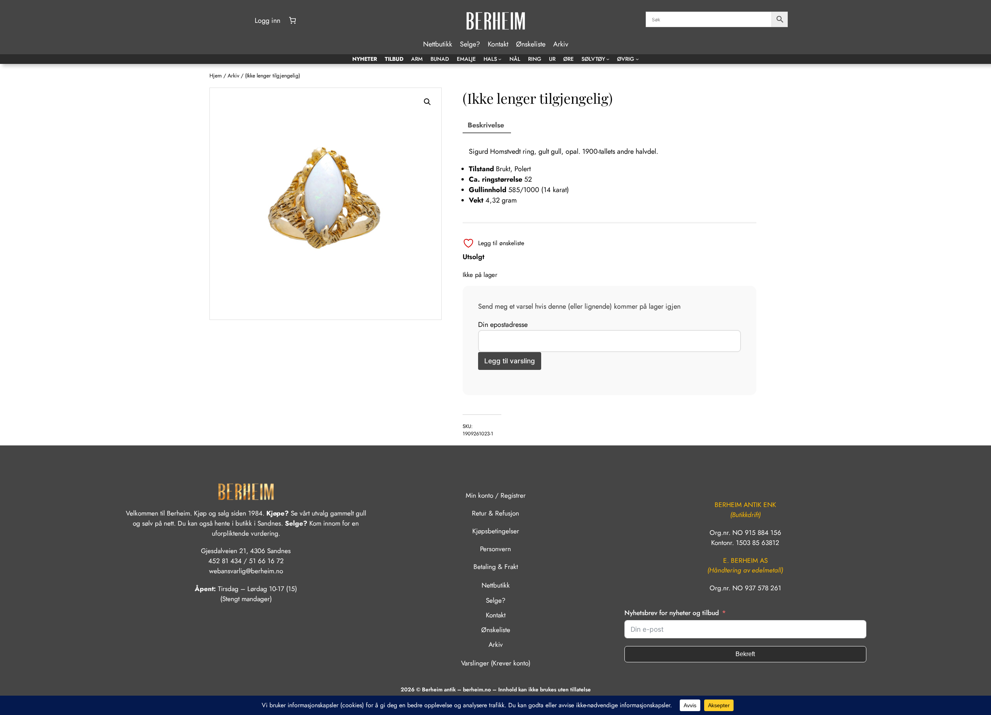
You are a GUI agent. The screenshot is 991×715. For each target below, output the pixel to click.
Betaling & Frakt (495, 566)
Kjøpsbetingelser (495, 531)
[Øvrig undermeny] (637, 58)
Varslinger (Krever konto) (495, 663)
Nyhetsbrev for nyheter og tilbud (671, 612)
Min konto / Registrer (496, 495)
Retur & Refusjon (495, 513)
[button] (427, 102)
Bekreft (745, 654)
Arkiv (233, 75)
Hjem (215, 75)
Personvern (495, 548)
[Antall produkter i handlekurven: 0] (292, 20)
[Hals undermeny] (499, 58)
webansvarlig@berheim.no (246, 571)
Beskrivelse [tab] (486, 125)
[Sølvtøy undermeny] (607, 58)
